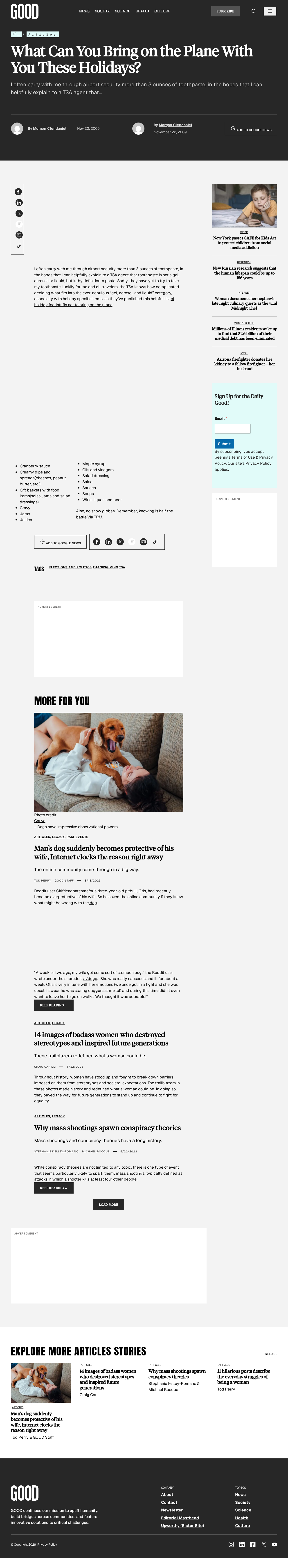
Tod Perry (42, 880)
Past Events (77, 837)
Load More (108, 1204)
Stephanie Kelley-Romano (56, 1151)
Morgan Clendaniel (49, 128)
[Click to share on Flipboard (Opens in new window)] (19, 224)
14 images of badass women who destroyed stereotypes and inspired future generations (101, 1038)
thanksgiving (105, 567)
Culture (162, 11)
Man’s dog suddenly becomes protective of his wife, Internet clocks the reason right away (104, 852)
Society (102, 11)
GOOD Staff (64, 880)
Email (221, 418)
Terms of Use (243, 457)
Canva (39, 820)
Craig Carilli (45, 1067)
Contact (169, 1502)
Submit (224, 443)
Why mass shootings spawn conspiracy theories (107, 1127)
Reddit (158, 972)
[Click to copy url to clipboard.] (19, 245)
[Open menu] (270, 11)
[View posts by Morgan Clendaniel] (17, 128)
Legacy (58, 837)
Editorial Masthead (180, 1517)
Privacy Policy (258, 463)
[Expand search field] (253, 11)
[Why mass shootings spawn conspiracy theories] (178, 1378)
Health (142, 11)
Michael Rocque (96, 1151)
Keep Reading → (54, 1005)
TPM (98, 517)
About (167, 1494)
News (84, 11)
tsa (122, 567)
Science (122, 11)
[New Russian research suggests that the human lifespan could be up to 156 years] (244, 268)
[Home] (16, 34)
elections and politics (70, 567)
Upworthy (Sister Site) (182, 1525)
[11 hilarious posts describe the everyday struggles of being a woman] (247, 1377)
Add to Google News (254, 130)
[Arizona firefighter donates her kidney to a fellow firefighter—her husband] (244, 360)
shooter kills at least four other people (102, 1179)
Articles (42, 34)
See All (271, 1354)
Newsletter (172, 1510)
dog (93, 902)
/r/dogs (90, 978)
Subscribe (225, 11)
